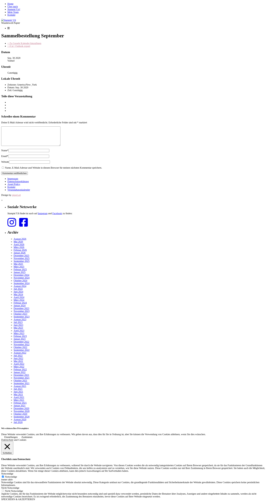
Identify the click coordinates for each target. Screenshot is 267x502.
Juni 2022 (18, 358)
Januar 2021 (19, 405)
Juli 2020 (18, 422)
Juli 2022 (18, 355)
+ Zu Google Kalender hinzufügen (24, 43)
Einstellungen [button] (11, 437)
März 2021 (19, 400)
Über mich (12, 6)
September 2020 (22, 416)
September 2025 (22, 261)
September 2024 (22, 283)
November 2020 (22, 411)
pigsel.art (16, 195)
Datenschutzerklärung (18, 181)
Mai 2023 (18, 327)
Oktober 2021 (20, 380)
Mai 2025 (18, 264)
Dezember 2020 (21, 408)
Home (10, 3)
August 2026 (20, 239)
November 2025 (22, 258)
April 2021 (19, 397)
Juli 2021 (18, 389)
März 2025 (19, 266)
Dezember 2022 (21, 341)
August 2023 (20, 319)
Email (4, 156)
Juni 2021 (18, 391)
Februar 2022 (20, 369)
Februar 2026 (20, 250)
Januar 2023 (19, 339)
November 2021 (22, 377)
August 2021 (20, 386)
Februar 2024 (20, 302)
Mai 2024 (18, 294)
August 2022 (20, 352)
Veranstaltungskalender (18, 189)
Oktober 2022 (20, 347)
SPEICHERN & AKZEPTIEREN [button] (18, 499)
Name (4, 150)
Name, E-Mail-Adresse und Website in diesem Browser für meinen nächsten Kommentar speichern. (53, 167)
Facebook (57, 213)
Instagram (42, 213)
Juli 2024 (18, 289)
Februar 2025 (20, 269)
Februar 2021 (20, 403)
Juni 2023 (18, 325)
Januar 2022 (19, 372)
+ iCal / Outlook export (18, 46)
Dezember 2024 (21, 275)
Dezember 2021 (21, 375)
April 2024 (19, 297)
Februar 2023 (20, 336)
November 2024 (22, 277)
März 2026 (19, 247)
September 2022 (22, 350)
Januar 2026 (19, 252)
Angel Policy (13, 184)
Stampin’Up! (13, 9)
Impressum (12, 178)
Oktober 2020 (20, 414)
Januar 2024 (19, 305)
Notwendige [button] (7, 473)
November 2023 (22, 311)
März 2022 (19, 366)
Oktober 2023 (20, 314)
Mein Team (13, 12)
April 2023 (19, 330)
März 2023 (19, 333)
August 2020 (20, 419)
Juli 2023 (18, 322)
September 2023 (22, 316)
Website (5, 162)
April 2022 (19, 364)
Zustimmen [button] (26, 437)
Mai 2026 (18, 241)
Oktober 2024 (20, 280)
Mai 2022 (18, 361)
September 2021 (22, 383)
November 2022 (22, 344)
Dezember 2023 (21, 308)
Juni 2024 (18, 291)
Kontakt (11, 15)
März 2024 (19, 300)
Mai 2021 (18, 394)
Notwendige (11, 476)
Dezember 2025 (21, 255)
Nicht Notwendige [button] (10, 488)
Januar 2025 (19, 272)
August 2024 (20, 286)
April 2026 (19, 244)
